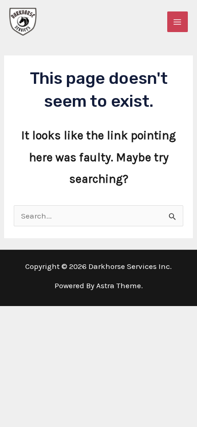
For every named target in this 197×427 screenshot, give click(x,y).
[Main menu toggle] (177, 22)
